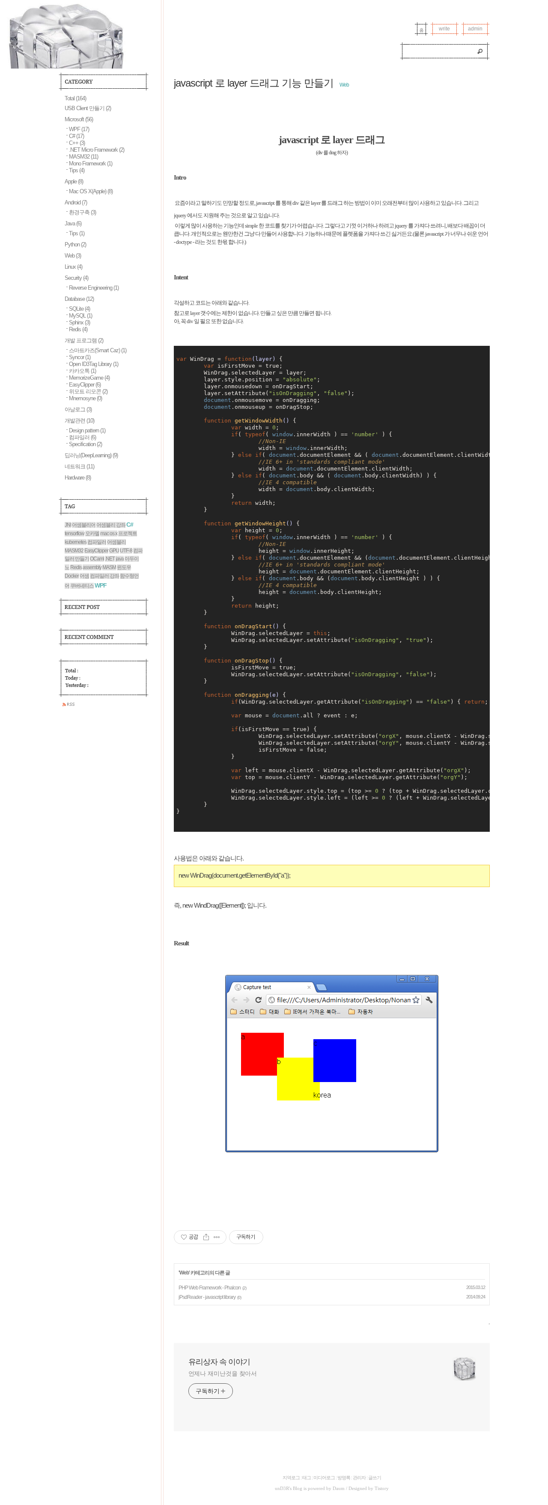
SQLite (79, 309)
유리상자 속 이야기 (219, 1362)
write (444, 29)
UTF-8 (126, 551)
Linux (73, 267)
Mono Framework (90, 163)
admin (475, 29)
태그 (306, 1477)
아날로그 (78, 409)
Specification (85, 444)
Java (73, 223)
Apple (74, 181)
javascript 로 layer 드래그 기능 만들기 (254, 83)
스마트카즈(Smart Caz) (97, 350)
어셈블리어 (83, 525)
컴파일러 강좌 (104, 576)
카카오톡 (82, 371)
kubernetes (75, 542)
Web (344, 85)
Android (76, 202)
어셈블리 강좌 (110, 525)
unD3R (282, 1488)
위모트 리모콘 (88, 391)
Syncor (79, 357)
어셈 (84, 576)
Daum (339, 1488)
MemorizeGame (89, 378)
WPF (79, 129)
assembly (92, 567)
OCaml (97, 559)
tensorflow (74, 534)
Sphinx (79, 322)
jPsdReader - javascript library (207, 1297)
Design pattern (87, 430)
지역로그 (291, 1477)
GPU (114, 551)
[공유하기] (206, 1237)
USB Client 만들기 (88, 108)
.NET (110, 559)
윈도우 (124, 567)
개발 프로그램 (84, 340)
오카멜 (92, 534)
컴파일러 (82, 437)
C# (76, 136)
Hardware (78, 477)
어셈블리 (116, 542)
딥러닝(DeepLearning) (91, 455)
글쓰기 (374, 1477)
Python (75, 244)
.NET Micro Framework (96, 150)
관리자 (359, 1477)
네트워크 (79, 466)
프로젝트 (127, 534)
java (120, 559)
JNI (68, 525)
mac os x (108, 534)
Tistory (382, 1488)
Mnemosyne (85, 398)
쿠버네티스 (82, 586)
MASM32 (83, 156)
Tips (76, 170)
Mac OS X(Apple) (91, 191)
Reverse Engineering (94, 288)
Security (76, 278)
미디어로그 (324, 1477)
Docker (72, 576)
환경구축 (82, 212)
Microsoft (79, 119)
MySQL (80, 315)
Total (75, 98)
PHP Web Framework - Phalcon (210, 1288)
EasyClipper (85, 384)
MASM (109, 567)
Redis (78, 329)
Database (79, 299)
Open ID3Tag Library (93, 364)
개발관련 (79, 420)
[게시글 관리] (216, 1237)
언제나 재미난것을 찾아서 (222, 1373)
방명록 (343, 1477)
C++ (77, 143)
